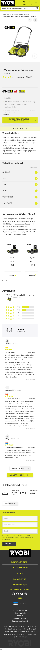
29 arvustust (20, 77)
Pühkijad (27, 16)
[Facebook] (17, 594)
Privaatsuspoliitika (20, 610)
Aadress (20, 616)
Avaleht (4, 14)
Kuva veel (5, 114)
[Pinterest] (26, 594)
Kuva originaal (30, 379)
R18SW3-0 (31, 352)
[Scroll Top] (1, 649)
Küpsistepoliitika (20, 613)
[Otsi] (37, 8)
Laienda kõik (34, 167)
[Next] (35, 20)
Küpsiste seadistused (20, 621)
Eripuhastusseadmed (17, 16)
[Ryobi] (8, 3)
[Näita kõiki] (36, 3)
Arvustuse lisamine (29, 77)
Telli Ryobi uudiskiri (8, 512)
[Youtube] (21, 594)
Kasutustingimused (20, 618)
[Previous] (30, 20)
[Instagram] (13, 594)
